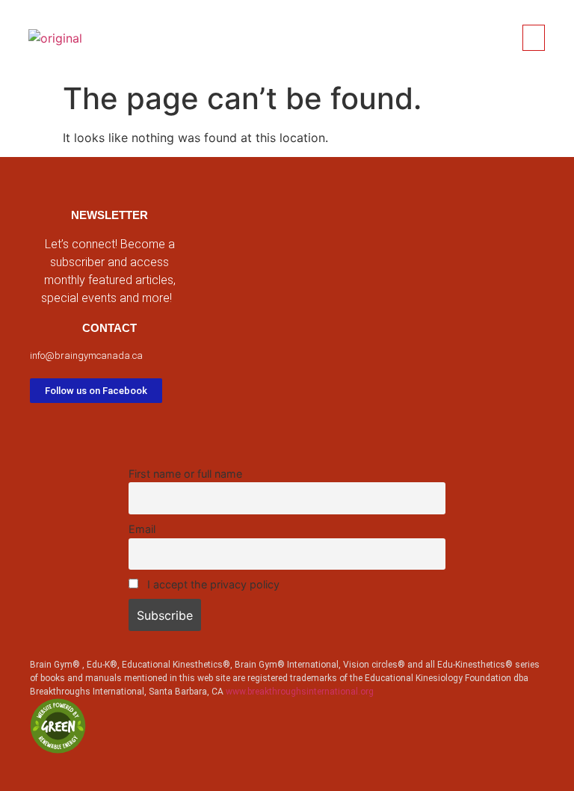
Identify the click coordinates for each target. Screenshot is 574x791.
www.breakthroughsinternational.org (300, 691)
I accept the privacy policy (212, 584)
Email (142, 529)
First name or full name (185, 473)
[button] (533, 38)
